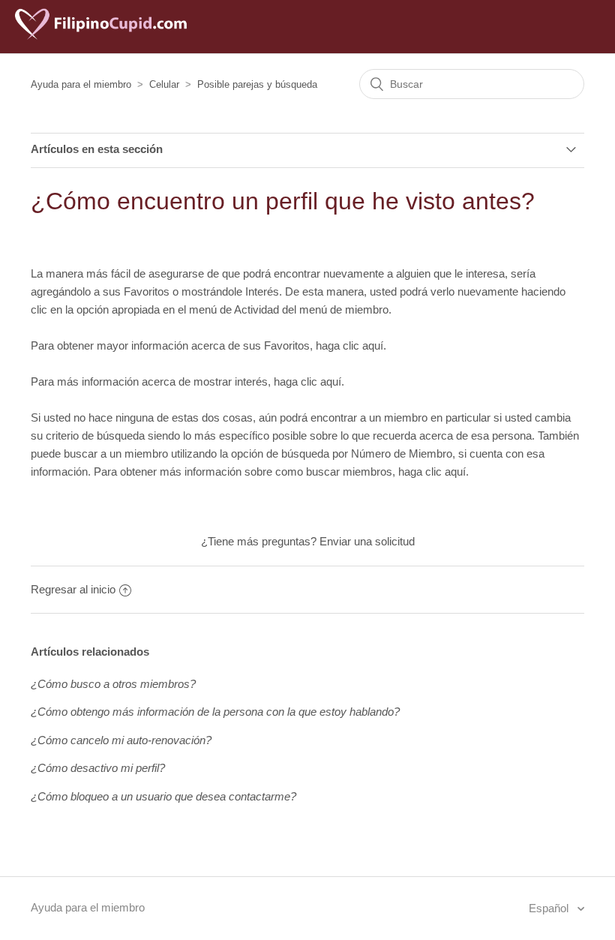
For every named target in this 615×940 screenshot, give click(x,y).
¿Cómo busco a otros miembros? (113, 683)
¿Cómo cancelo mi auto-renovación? (121, 740)
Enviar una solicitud (367, 541)
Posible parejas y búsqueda (257, 84)
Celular (164, 84)
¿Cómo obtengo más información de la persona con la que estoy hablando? (215, 711)
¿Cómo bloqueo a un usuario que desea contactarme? (163, 796)
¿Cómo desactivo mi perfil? (98, 767)
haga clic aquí (349, 345)
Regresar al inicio (73, 589)
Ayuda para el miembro (81, 84)
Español (550, 908)
